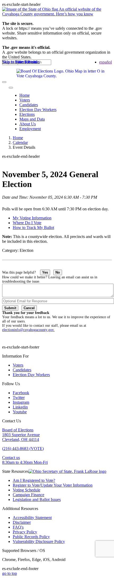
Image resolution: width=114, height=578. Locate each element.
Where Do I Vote (27, 222)
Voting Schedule (26, 490)
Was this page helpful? (21, 272)
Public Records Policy (31, 536)
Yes (45, 272)
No (57, 272)
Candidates (28, 105)
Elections (27, 114)
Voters (24, 100)
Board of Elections (17, 430)
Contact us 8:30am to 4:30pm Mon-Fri (25, 460)
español (105, 62)
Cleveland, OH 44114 (20, 439)
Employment (30, 128)
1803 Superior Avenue (21, 434)
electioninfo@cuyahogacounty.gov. (28, 330)
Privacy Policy (25, 532)
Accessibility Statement (32, 517)
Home (24, 95)
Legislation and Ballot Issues (37, 499)
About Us (27, 124)
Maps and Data (32, 119)
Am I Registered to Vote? (34, 480)
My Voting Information (32, 218)
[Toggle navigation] (11, 87)
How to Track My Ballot (33, 227)
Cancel (29, 308)
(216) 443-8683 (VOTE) (23, 448)
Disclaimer (22, 522)
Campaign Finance (28, 494)
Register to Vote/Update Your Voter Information (53, 485)
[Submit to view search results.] (4, 82)
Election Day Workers (37, 109)
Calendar (20, 142)
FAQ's (18, 527)
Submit (10, 308)
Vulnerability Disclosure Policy (39, 541)
